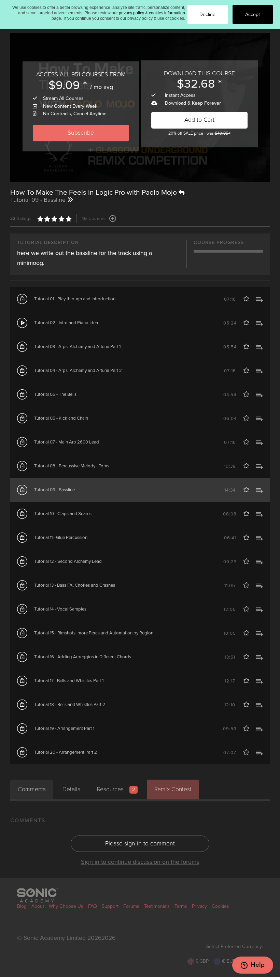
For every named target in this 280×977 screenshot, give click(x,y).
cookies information (167, 13)
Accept (252, 14)
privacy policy (131, 13)
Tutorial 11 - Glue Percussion (60, 537)
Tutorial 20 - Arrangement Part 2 (65, 752)
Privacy (199, 906)
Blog (22, 906)
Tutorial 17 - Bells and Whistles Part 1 (68, 680)
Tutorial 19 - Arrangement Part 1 (64, 728)
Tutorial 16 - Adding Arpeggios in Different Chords (82, 657)
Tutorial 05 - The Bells (55, 394)
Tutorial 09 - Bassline (54, 490)
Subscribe (81, 132)
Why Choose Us (66, 906)
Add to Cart (199, 120)
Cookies (220, 906)
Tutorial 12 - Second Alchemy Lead (68, 561)
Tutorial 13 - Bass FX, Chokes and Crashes (74, 585)
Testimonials (157, 906)
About (37, 906)
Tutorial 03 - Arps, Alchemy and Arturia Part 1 (77, 346)
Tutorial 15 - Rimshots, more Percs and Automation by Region (93, 633)
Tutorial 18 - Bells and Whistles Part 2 (69, 704)
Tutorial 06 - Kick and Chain (61, 418)
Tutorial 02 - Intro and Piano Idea (66, 323)
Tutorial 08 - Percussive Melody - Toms (71, 466)
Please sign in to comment (140, 843)
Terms (180, 906)
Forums (131, 906)
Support (110, 906)
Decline (207, 14)
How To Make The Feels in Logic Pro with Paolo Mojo (94, 192)
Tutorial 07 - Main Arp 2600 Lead (66, 442)
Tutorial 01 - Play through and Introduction (74, 299)
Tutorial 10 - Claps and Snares (63, 513)
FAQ (92, 906)
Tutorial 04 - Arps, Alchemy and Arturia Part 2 (78, 370)
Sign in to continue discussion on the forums (140, 862)
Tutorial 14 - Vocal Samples (60, 609)
